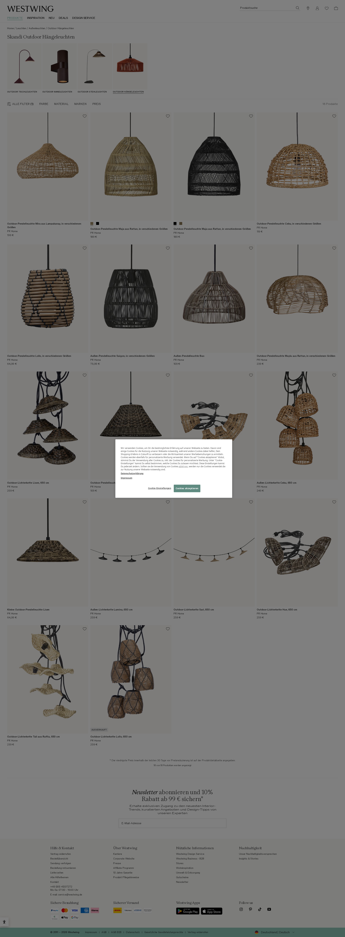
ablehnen (183, 466)
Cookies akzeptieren (187, 488)
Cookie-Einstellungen (159, 488)
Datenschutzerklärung (132, 473)
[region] (173, 468)
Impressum (126, 477)
